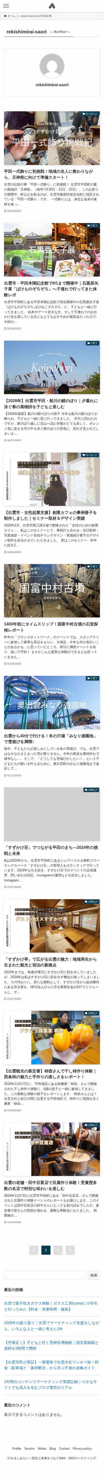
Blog (52, 1448)
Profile (16, 1448)
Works (42, 1448)
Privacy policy (82, 1448)
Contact (64, 1448)
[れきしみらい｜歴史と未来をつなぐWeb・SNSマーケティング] (52, 6)
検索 (93, 1275)
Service (29, 1448)
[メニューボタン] (6, 6)
